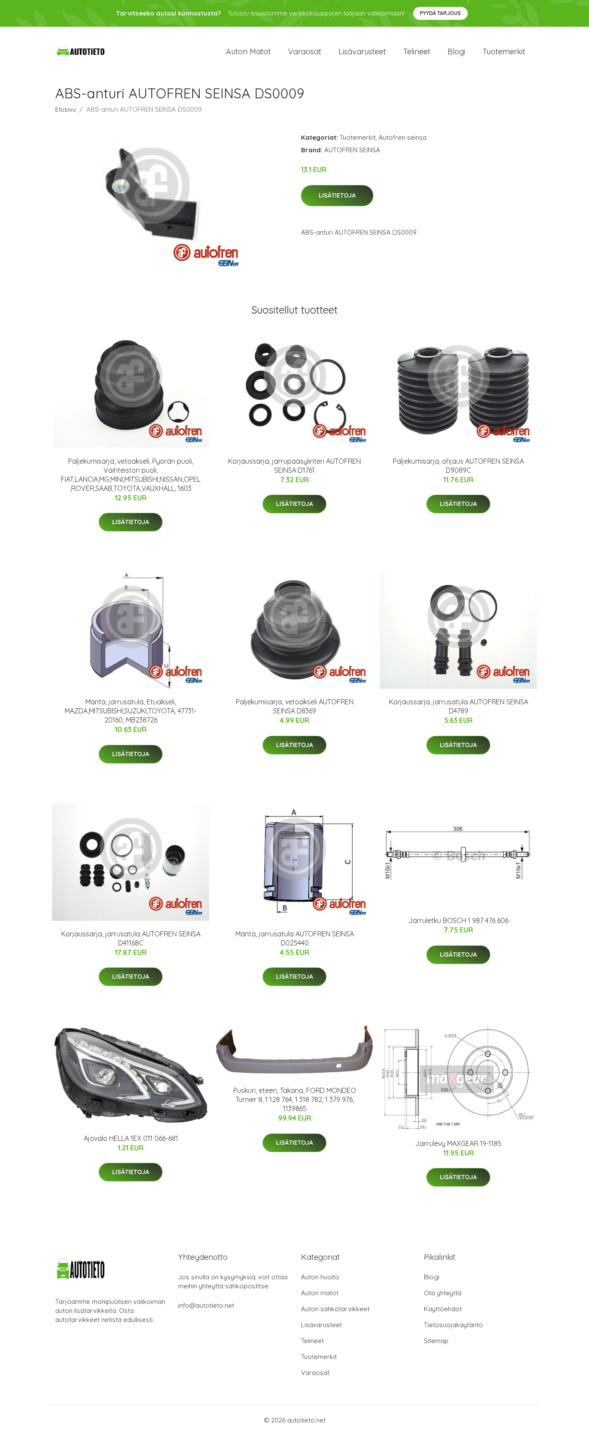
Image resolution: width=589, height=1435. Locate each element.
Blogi (456, 52)
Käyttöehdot (443, 1309)
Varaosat (304, 52)
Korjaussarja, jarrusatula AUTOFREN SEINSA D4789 (458, 706)
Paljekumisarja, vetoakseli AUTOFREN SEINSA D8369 (295, 706)
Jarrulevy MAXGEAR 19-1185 (458, 1143)
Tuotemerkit (503, 52)
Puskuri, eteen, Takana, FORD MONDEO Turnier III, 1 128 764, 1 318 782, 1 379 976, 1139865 (294, 1099)
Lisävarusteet (362, 52)
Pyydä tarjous (440, 13)
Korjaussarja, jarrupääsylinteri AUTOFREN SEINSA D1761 (294, 465)
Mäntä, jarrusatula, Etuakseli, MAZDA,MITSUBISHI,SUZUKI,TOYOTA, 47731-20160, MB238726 (131, 710)
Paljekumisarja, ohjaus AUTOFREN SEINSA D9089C (458, 465)
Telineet (416, 52)
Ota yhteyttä (442, 1293)
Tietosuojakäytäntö (453, 1325)
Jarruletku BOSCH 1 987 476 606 (458, 920)
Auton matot (248, 52)
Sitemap (436, 1341)
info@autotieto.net (206, 1305)
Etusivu (65, 109)
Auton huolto (320, 1277)
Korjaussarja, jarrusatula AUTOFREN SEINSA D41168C (131, 938)
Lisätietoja (337, 195)
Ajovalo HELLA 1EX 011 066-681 (131, 1138)
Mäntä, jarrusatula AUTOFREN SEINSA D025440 (294, 938)
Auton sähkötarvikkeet (335, 1309)
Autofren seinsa (402, 137)
